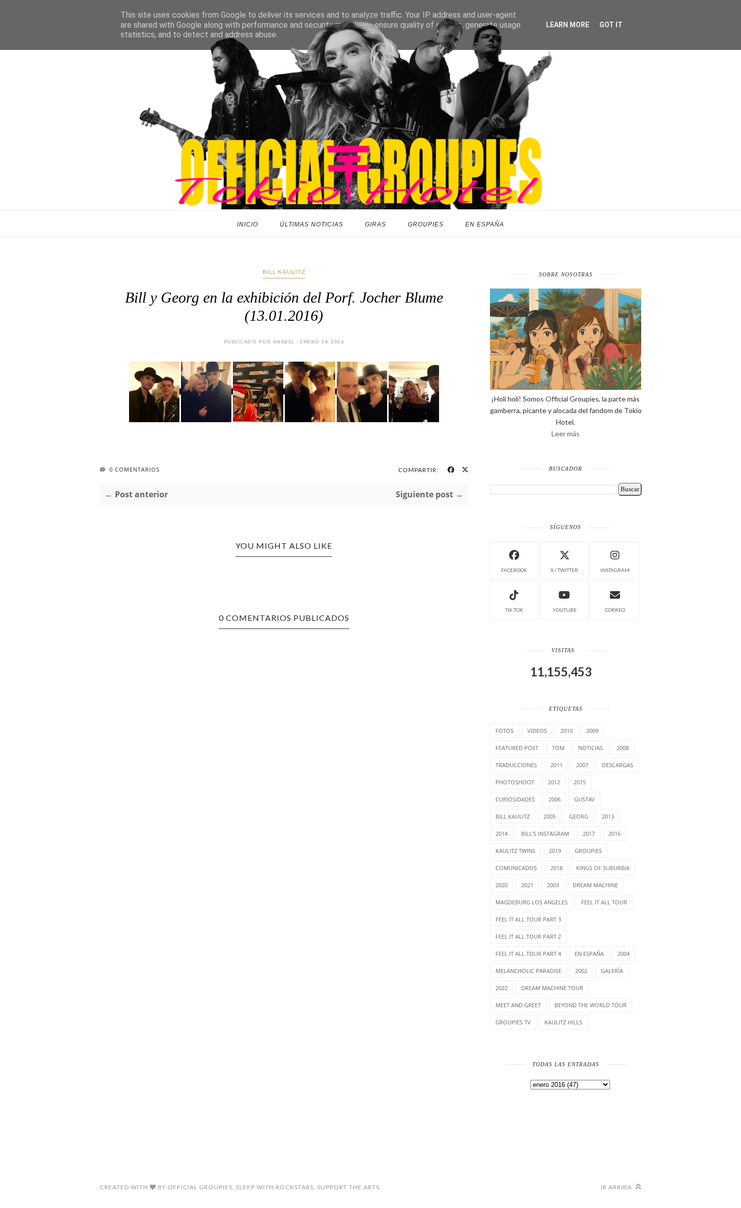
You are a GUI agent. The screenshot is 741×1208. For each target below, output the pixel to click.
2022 (502, 988)
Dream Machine (595, 885)
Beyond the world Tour (590, 1005)
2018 (556, 868)
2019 (555, 850)
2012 (554, 782)
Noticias (590, 748)
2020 (502, 885)
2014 (502, 833)
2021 (527, 885)
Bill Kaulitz (284, 271)
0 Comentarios (134, 469)
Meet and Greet (518, 1005)
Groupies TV (513, 1022)
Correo (615, 610)
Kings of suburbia (603, 868)
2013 (608, 816)
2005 (549, 816)
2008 (622, 748)
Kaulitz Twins (515, 850)
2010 (567, 730)
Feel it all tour (604, 902)
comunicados (516, 868)
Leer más (565, 433)
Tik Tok (514, 610)
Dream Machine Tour (552, 988)
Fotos (505, 730)
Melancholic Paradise (529, 970)
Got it (611, 25)
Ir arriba (617, 1187)
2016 (614, 833)
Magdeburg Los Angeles (532, 902)
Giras (375, 224)
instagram (615, 570)
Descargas (617, 765)
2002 (581, 970)
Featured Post (517, 748)
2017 (589, 833)
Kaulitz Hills (563, 1022)
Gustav (584, 799)
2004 (624, 953)
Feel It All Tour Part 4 (528, 953)
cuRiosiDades (515, 799)
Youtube (564, 610)
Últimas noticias (311, 224)
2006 (554, 799)
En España (484, 224)
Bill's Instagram (545, 833)
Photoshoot (515, 782)
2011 (556, 765)
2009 (592, 730)
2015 (580, 782)
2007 (582, 765)
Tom (558, 748)
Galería (612, 970)
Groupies (426, 224)
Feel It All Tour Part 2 (528, 936)
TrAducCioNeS (516, 765)
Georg (578, 816)
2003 (553, 885)
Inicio (247, 224)
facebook (514, 570)
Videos (537, 730)
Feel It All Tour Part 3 (528, 919)
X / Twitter (564, 570)
